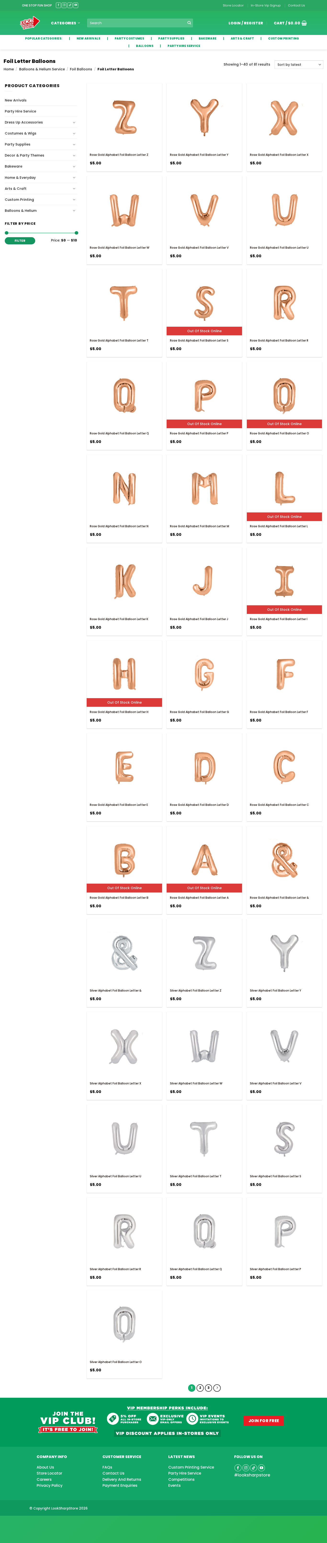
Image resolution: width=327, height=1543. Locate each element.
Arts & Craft (16, 188)
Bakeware (13, 166)
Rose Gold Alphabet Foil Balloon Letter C (279, 805)
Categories (63, 23)
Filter (20, 241)
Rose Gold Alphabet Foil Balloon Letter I (278, 619)
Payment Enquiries (119, 1485)
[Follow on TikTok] (70, 5)
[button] (288, 23)
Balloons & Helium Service (42, 69)
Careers (44, 1479)
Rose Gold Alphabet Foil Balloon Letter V (199, 248)
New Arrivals (16, 100)
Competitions (181, 1479)
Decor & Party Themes (24, 155)
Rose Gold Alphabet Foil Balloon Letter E (119, 805)
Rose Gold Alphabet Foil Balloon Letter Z (119, 155)
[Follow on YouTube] (75, 5)
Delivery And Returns (121, 1479)
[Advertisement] (38, 1522)
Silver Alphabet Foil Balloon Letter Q (196, 1269)
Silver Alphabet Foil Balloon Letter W (196, 1083)
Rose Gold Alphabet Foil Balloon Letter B (119, 898)
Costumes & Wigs (20, 133)
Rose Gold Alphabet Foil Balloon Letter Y (199, 155)
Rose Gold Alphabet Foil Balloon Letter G (199, 712)
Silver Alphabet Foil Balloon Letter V (275, 1083)
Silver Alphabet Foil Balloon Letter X (115, 1083)
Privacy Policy (49, 1485)
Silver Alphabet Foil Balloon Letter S (275, 1176)
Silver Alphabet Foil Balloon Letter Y (275, 990)
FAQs (107, 1467)
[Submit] (189, 23)
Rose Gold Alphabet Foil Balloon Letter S (199, 340)
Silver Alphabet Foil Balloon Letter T (195, 1176)
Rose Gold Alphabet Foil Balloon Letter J (199, 619)
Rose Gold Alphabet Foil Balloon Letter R (279, 340)
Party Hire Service (20, 111)
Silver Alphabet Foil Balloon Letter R (115, 1269)
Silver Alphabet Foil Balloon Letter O (116, 1362)
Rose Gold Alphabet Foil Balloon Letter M (199, 526)
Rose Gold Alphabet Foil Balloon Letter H (119, 712)
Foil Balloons (81, 69)
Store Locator (233, 5)
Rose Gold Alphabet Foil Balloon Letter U (279, 248)
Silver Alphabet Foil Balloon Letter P (275, 1269)
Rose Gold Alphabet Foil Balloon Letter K (119, 619)
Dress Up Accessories (24, 122)
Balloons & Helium (21, 210)
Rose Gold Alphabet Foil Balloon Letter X (279, 155)
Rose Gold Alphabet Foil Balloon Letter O (279, 433)
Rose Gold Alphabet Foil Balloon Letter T (119, 340)
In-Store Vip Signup (266, 5)
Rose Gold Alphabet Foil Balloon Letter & (279, 898)
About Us (45, 1467)
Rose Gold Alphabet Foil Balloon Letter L (279, 526)
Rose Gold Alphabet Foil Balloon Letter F (279, 712)
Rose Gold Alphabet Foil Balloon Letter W (119, 248)
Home (9, 69)
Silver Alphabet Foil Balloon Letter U (115, 1176)
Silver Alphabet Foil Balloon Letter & (115, 990)
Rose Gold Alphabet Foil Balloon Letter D (199, 805)
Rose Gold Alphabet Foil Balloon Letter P (199, 433)
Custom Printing (19, 199)
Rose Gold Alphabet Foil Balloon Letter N (119, 526)
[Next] (216, 1388)
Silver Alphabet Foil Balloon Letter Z (195, 990)
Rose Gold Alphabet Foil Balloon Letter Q (119, 433)
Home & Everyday (20, 177)
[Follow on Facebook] (58, 5)
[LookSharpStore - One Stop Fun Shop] (30, 23)
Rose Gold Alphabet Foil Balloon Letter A (199, 898)
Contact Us (296, 5)
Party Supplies (17, 144)
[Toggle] (74, 122)
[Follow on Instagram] (64, 5)
